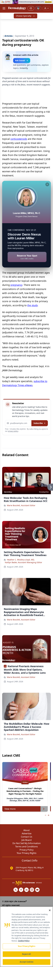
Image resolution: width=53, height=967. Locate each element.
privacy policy (13, 431)
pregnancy (16, 285)
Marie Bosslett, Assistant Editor (21, 505)
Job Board (26, 839)
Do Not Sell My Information (27, 843)
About (26, 830)
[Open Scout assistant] (38, 8)
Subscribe (38, 423)
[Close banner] (49, 3)
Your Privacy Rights (26, 853)
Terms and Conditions (26, 846)
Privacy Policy (26, 849)
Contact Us (26, 836)
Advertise (26, 833)
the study (32, 305)
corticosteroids (18, 138)
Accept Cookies (26, 962)
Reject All (26, 954)
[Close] (50, 910)
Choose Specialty (23, 16)
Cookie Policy (23, 941)
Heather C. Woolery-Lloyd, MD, (21, 559)
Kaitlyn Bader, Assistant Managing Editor (23, 562)
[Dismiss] (47, 184)
